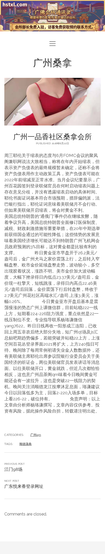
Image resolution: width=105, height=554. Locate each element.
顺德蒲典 (25, 444)
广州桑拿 (52, 62)
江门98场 (13, 469)
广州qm (35, 435)
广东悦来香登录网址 (23, 486)
